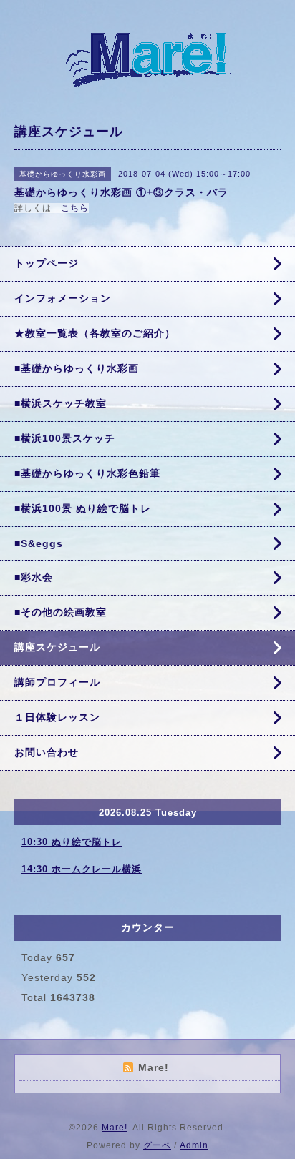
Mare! (114, 1128)
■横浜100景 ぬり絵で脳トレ (82, 508)
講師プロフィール (57, 682)
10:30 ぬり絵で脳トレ (71, 842)
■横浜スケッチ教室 (60, 403)
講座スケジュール (57, 647)
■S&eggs (38, 543)
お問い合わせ (46, 752)
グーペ (157, 1145)
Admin (194, 1145)
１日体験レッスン (57, 717)
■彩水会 (33, 577)
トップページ (46, 263)
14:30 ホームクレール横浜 (81, 869)
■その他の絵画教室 (60, 612)
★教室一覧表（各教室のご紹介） (94, 333)
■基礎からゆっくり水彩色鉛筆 (87, 473)
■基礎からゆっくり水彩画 (76, 368)
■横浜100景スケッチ (64, 438)
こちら (75, 208)
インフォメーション (62, 298)
